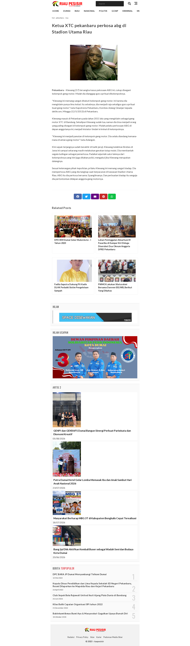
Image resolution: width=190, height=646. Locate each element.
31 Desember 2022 (60, 608)
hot (53, 18)
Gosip (115, 11)
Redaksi (71, 637)
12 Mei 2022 (58, 578)
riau (66, 18)
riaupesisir (99, 641)
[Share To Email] (95, 196)
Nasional (89, 11)
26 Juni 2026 (58, 599)
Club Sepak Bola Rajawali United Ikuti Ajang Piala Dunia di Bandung (89, 595)
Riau (77, 11)
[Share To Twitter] (86, 196)
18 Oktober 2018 (59, 617)
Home (55, 11)
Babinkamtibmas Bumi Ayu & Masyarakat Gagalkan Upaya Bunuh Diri (90, 613)
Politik (103, 11)
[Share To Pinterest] (103, 196)
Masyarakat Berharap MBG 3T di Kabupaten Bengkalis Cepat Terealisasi (94, 518)
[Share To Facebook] (78, 196)
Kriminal (127, 11)
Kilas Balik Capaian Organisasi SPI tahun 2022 (78, 604)
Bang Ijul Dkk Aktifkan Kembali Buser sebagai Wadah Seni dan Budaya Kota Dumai (93, 551)
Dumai (66, 11)
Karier (99, 637)
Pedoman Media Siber (113, 637)
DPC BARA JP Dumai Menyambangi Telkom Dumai (80, 574)
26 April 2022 (58, 590)
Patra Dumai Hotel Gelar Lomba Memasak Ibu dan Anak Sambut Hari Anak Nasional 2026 (92, 481)
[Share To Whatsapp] (112, 196)
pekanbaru (60, 18)
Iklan (92, 637)
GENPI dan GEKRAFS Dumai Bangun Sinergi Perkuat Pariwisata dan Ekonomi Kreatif (92, 432)
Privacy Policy (82, 637)
